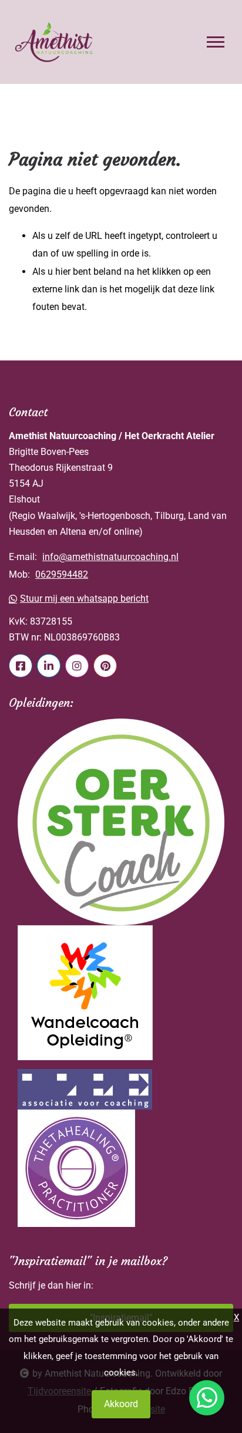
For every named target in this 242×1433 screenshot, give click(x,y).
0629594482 (61, 574)
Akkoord (121, 1404)
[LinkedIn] (48, 665)
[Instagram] (77, 665)
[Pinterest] (105, 665)
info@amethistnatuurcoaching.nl (110, 556)
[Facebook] (20, 665)
